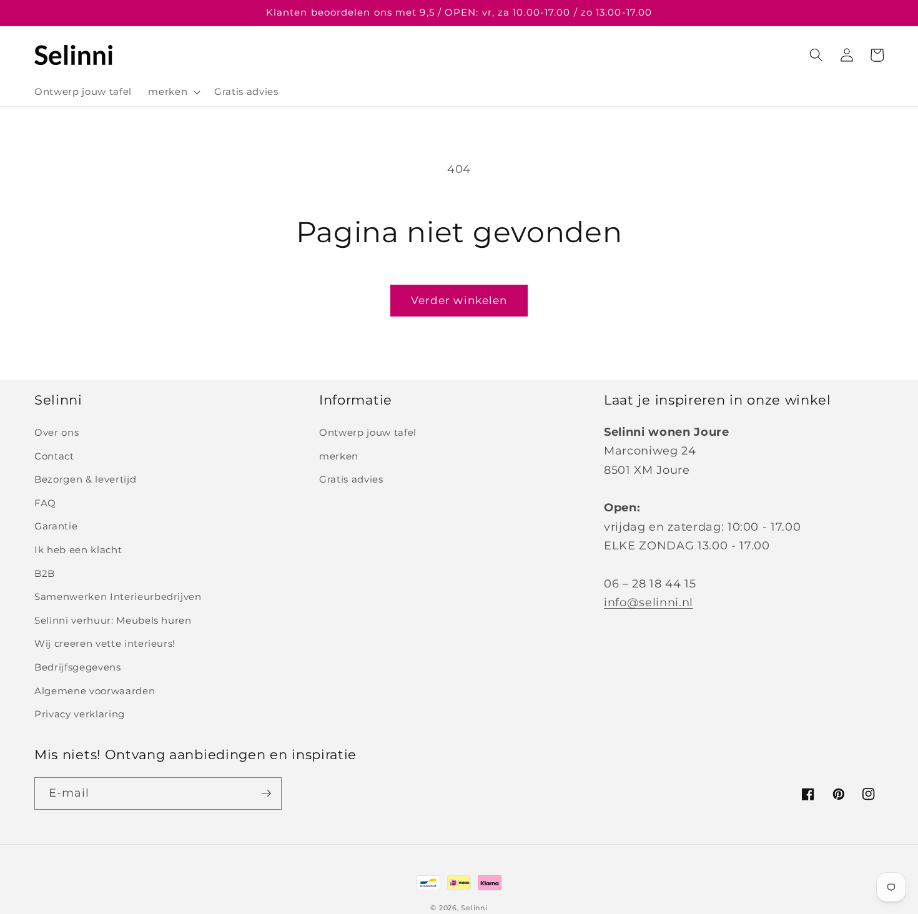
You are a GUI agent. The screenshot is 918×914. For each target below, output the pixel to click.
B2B (44, 573)
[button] (173, 91)
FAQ (45, 503)
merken (338, 456)
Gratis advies (351, 479)
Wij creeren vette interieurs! (104, 643)
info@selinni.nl (648, 602)
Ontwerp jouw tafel (368, 432)
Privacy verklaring (79, 714)
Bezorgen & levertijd (85, 479)
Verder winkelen (459, 300)
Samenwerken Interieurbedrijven (118, 596)
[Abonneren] (266, 793)
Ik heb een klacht (78, 550)
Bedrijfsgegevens (77, 667)
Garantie (55, 526)
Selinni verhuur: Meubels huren (113, 620)
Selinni (474, 907)
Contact (54, 456)
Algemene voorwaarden (94, 691)
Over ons (56, 432)
